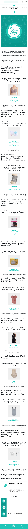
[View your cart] (25, 2)
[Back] (2, 2)
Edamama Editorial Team (11, 10)
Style (14, 5)
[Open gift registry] (22, 2)
